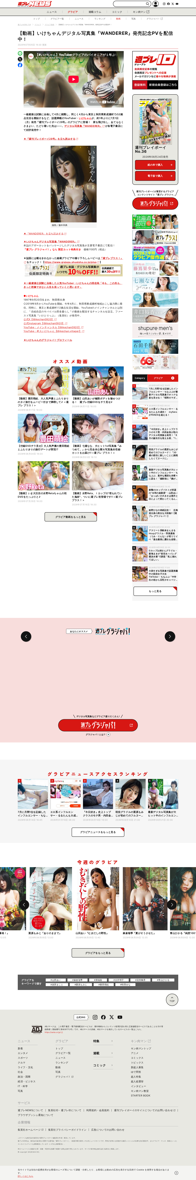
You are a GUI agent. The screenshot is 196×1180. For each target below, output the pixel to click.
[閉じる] (176, 1173)
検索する (147, 4)
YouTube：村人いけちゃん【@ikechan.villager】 (53, 331)
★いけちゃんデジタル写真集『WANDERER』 (50, 241)
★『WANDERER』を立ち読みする (44, 233)
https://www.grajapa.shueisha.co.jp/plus (71, 262)
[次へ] (172, 905)
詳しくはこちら (25, 1176)
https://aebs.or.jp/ (54, 1032)
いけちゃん (85, 118)
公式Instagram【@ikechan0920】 (44, 323)
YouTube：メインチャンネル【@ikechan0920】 (52, 327)
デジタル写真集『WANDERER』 (83, 125)
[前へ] (24, 905)
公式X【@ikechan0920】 (39, 319)
